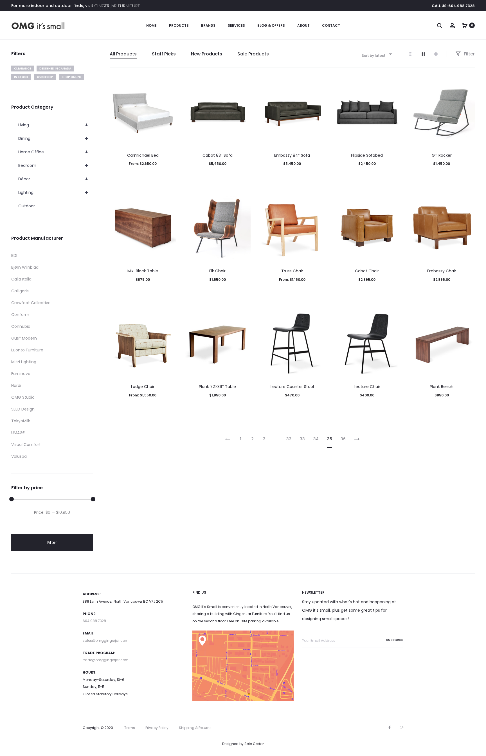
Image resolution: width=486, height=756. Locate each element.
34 (316, 439)
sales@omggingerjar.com (106, 640)
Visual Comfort (26, 444)
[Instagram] (401, 728)
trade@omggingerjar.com (106, 660)
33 (302, 439)
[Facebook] (389, 728)
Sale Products (253, 54)
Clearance (22, 68)
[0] (465, 25)
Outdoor (26, 206)
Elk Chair (217, 271)
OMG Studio (23, 397)
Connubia (20, 326)
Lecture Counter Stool (292, 386)
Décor (53, 179)
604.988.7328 (94, 620)
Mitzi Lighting (23, 362)
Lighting (53, 192)
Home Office (53, 152)
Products (179, 25)
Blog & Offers (271, 25)
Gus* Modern (24, 338)
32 (288, 439)
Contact (331, 25)
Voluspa (19, 456)
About (303, 25)
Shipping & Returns (195, 727)
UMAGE (18, 433)
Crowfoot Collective (31, 303)
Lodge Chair (142, 386)
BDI (14, 255)
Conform (20, 314)
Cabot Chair (367, 271)
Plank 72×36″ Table (217, 386)
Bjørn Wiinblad (25, 267)
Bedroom (53, 165)
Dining (53, 138)
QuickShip (45, 77)
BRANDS (208, 25)
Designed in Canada (55, 68)
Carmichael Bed (143, 155)
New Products (206, 54)
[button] (367, 175)
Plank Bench (441, 386)
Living (53, 125)
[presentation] (113, 112)
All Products (123, 54)
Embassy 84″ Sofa (292, 155)
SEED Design (23, 409)
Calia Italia (21, 279)
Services (236, 25)
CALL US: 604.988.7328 (453, 5)
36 (343, 439)
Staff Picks (164, 54)
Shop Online (71, 77)
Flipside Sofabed (367, 155)
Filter (469, 54)
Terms (129, 727)
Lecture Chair (367, 386)
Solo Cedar (254, 743)
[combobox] (376, 54)
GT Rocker (442, 155)
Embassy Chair (441, 271)
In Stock (21, 77)
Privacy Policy (156, 727)
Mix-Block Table (142, 271)
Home (151, 25)
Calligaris (20, 291)
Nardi (16, 385)
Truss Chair (292, 271)
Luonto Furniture (27, 350)
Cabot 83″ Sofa (217, 155)
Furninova (20, 373)
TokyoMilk (20, 421)
